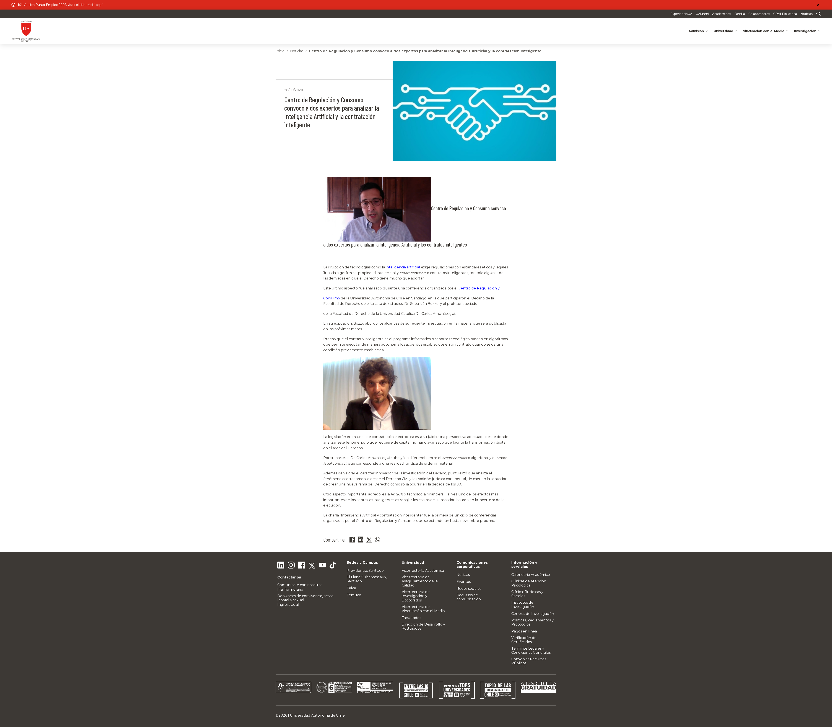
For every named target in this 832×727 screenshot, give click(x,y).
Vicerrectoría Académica (423, 571)
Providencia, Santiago (365, 571)
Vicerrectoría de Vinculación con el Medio (423, 609)
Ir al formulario (290, 589)
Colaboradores (759, 14)
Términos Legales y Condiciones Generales (531, 650)
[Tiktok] (332, 565)
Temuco (354, 595)
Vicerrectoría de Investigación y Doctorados (416, 596)
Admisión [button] (696, 31)
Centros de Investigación (532, 614)
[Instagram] (291, 565)
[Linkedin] (280, 565)
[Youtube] (322, 565)
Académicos (721, 14)
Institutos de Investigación (522, 604)
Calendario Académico (530, 575)
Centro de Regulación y (479, 288)
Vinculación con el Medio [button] (763, 31)
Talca (351, 588)
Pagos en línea (524, 631)
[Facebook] (301, 565)
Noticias (806, 14)
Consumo (331, 298)
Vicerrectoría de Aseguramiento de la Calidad (420, 581)
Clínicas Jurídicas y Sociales (527, 594)
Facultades (411, 618)
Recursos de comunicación (469, 597)
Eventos (464, 582)
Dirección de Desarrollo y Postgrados (423, 626)
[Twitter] (312, 565)
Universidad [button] (723, 31)
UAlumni (702, 14)
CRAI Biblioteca (785, 14)
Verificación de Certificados (523, 640)
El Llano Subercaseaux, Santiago (367, 579)
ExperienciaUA (681, 14)
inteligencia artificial (403, 267)
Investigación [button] (805, 31)
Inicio (280, 51)
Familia (739, 14)
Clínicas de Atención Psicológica (528, 583)
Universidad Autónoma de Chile (317, 715)
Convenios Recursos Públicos (528, 661)
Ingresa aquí (288, 605)
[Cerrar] (818, 4)
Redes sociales (469, 589)
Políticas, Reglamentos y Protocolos (532, 622)
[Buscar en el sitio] (817, 14)
